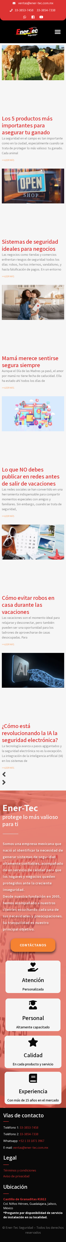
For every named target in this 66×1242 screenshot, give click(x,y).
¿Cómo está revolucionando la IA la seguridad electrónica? (30, 733)
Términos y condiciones (19, 1170)
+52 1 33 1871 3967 (31, 1141)
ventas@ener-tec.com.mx (35, 3)
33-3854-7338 (46, 10)
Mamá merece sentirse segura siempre (30, 361)
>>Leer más (8, 160)
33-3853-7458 (24, 10)
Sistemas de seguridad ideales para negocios (30, 245)
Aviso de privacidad (16, 1176)
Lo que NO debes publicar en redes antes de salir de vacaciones (30, 476)
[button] (58, 32)
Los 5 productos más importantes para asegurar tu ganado (27, 125)
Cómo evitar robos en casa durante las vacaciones (28, 605)
